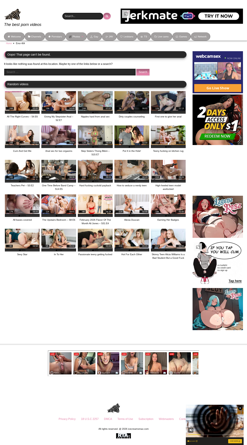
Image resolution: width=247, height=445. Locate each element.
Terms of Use (125, 419)
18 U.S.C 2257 (90, 419)
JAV (111, 36)
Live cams (163, 36)
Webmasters (166, 419)
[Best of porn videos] (25, 12)
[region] (44, 420)
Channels (36, 36)
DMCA (108, 419)
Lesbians (128, 36)
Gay (96, 36)
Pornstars (57, 36)
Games (183, 36)
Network (202, 36)
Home (9, 43)
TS (145, 36)
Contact (183, 419)
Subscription (145, 419)
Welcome (16, 36)
